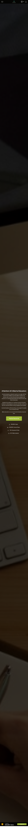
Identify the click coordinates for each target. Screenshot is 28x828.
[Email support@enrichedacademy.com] (2, 2)
